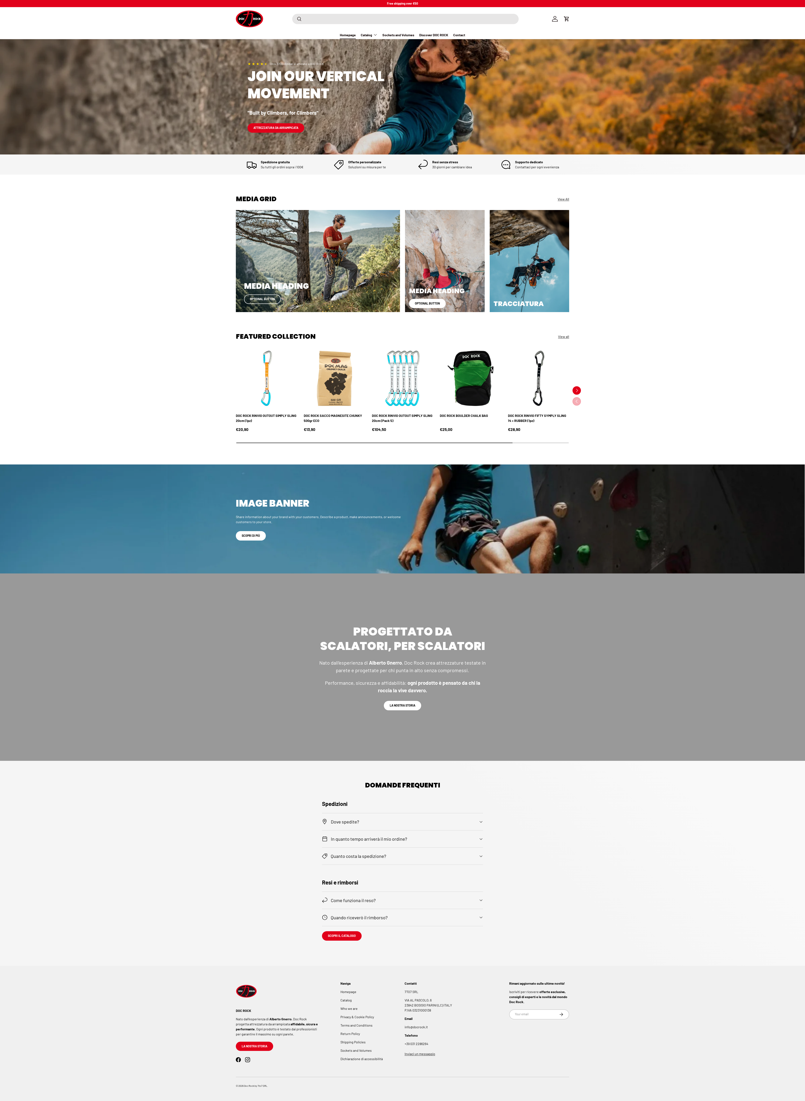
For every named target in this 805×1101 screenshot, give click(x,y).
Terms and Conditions (356, 1025)
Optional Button (262, 299)
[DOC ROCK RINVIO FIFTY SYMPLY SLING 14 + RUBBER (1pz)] (538, 378)
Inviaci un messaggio (420, 1054)
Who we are (349, 1008)
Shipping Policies (353, 1042)
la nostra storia (402, 705)
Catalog (366, 35)
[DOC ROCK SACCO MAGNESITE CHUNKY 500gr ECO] (334, 378)
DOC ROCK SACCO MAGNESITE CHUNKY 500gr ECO (333, 418)
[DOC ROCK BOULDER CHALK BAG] (470, 378)
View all (563, 336)
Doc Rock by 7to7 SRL (255, 1085)
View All (563, 199)
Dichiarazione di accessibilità (361, 1059)
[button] (566, 18)
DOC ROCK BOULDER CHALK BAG (464, 416)
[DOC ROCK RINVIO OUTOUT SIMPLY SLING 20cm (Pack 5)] (402, 378)
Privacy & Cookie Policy (357, 1017)
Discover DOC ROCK (433, 35)
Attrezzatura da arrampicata (275, 128)
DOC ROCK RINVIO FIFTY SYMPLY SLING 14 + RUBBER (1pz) (537, 418)
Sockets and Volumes (398, 35)
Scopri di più (251, 535)
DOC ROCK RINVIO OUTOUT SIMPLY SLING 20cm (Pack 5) (402, 418)
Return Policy (350, 1034)
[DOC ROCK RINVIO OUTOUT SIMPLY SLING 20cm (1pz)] (266, 378)
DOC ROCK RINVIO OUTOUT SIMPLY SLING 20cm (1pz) (266, 418)
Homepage (348, 35)
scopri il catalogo (342, 936)
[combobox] (405, 19)
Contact (459, 35)
